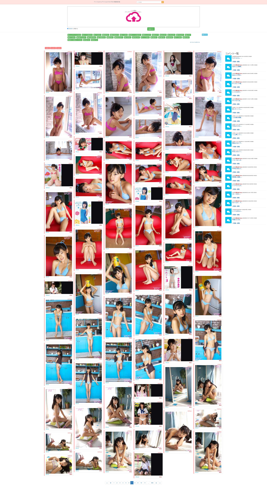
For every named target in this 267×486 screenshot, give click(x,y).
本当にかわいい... (237, 151)
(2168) (162, 37)
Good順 (53, 48)
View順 (58, 48)
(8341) (98, 35)
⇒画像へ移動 (236, 61)
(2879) (101, 37)
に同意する (73, 28)
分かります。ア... (237, 202)
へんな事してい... (237, 134)
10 (141, 483)
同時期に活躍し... (237, 177)
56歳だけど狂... (236, 219)
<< (107, 483)
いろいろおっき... (237, 160)
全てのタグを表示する (195, 42)
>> (160, 483)
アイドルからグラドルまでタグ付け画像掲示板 (107, 2)
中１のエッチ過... (237, 83)
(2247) (154, 37)
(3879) (180, 35)
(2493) (136, 37)
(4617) (114, 35)
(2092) (170, 37)
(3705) (188, 35)
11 (145, 483)
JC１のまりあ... (236, 100)
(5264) (106, 35)
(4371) (155, 35)
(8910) (87, 35)
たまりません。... (237, 58)
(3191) (82, 37)
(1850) (186, 37)
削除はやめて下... (237, 143)
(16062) (74, 35)
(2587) (110, 37)
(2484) (145, 37)
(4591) (135, 35)
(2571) (119, 37)
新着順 (47, 48)
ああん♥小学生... (237, 75)
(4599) (124, 35)
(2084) (178, 37)
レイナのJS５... (236, 92)
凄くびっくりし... (237, 109)
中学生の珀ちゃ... (237, 168)
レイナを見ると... (237, 211)
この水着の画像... (237, 117)
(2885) (92, 37)
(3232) (72, 37)
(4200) (172, 35)
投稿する (150, 29)
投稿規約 (71, 28)
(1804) (87, 40)
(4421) (147, 35)
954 (152, 483)
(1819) (75, 40)
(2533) (128, 37)
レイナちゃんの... (237, 185)
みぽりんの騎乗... (237, 66)
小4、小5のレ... (236, 194)
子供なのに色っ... (237, 126)
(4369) (163, 35)
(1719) (94, 40)
